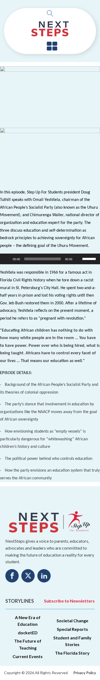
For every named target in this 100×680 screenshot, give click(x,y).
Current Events (28, 656)
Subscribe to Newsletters (69, 600)
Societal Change (72, 620)
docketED (28, 632)
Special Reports (72, 629)
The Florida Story (72, 652)
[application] (50, 259)
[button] (52, 46)
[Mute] (78, 259)
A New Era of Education (28, 621)
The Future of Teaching (27, 644)
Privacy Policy (84, 672)
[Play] (7, 259)
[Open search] (50, 13)
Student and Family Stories (72, 641)
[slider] (89, 258)
